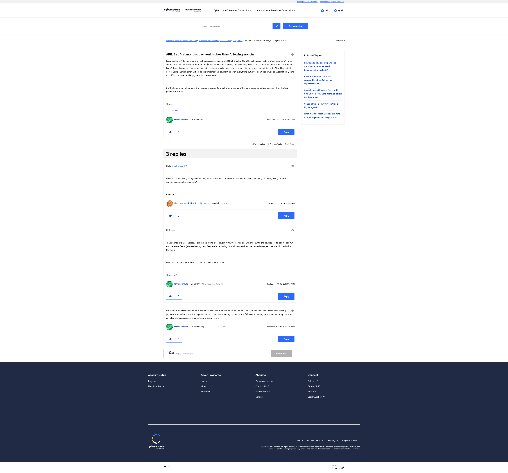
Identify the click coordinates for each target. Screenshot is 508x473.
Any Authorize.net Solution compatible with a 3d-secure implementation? (318, 80)
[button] (170, 132)
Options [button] (339, 40)
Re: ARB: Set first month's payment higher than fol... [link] (267, 40)
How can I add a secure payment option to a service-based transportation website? (320, 66)
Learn (204, 381)
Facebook (312, 386)
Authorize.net (314, 440)
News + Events (262, 391)
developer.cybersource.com (332, 1)
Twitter (311, 381)
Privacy (331, 440)
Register (152, 381)
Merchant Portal (156, 386)
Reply (286, 132)
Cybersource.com (264, 381)
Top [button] (168, 466)
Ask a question (296, 26)
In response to (214, 284)
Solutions (205, 391)
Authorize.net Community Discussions (215, 40)
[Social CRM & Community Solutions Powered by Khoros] (338, 467)
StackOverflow (315, 396)
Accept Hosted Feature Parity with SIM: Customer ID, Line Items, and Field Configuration (323, 93)
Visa (298, 440)
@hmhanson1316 (179, 166)
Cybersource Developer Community (172, 10)
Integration (237, 40)
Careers (259, 396)
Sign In (340, 10)
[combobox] (240, 26)
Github (311, 391)
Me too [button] (175, 110)
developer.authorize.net (307, 1)
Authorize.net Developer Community (275, 10)
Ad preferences (349, 440)
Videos (204, 386)
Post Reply (281, 353)
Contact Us (261, 386)
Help (327, 10)
